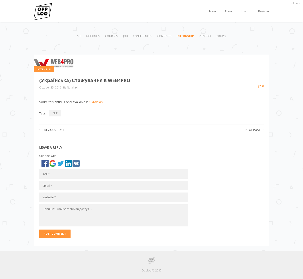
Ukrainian (96, 102)
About (229, 11)
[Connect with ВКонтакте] (76, 163)
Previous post (53, 130)
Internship (185, 36)
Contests (164, 36)
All (79, 36)
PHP (55, 113)
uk (293, 3)
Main (212, 11)
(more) (221, 36)
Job (125, 36)
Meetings (93, 36)
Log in (245, 11)
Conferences (142, 36)
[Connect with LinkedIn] (69, 163)
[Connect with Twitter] (61, 163)
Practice (205, 36)
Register (263, 11)
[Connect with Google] (53, 163)
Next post (253, 130)
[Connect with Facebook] (45, 163)
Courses (111, 36)
